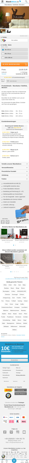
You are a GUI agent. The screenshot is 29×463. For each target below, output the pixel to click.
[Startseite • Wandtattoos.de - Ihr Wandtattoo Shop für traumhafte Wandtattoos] (13, 1)
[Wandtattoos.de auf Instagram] (17, 432)
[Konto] (2, 461)
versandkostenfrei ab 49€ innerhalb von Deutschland (16, 278)
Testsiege (18, 372)
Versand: (4, 74)
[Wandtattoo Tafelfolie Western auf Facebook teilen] (2, 222)
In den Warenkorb (11, 64)
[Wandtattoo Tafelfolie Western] (14, 17)
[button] (13, 245)
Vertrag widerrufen (20, 375)
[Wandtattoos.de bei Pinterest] (11, 432)
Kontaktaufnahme (7, 370)
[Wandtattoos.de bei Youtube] (24, 432)
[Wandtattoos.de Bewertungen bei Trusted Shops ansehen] (8, 398)
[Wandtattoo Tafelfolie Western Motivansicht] (8, 31)
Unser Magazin (21, 393)
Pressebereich (19, 370)
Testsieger (21, 402)
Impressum (5, 377)
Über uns (18, 367)
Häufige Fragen (6, 367)
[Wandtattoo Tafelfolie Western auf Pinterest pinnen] (7, 222)
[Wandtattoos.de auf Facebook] (4, 432)
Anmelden (14, 360)
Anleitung (20, 390)
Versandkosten (6, 375)
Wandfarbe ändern (24, 35)
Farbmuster (5, 372)
